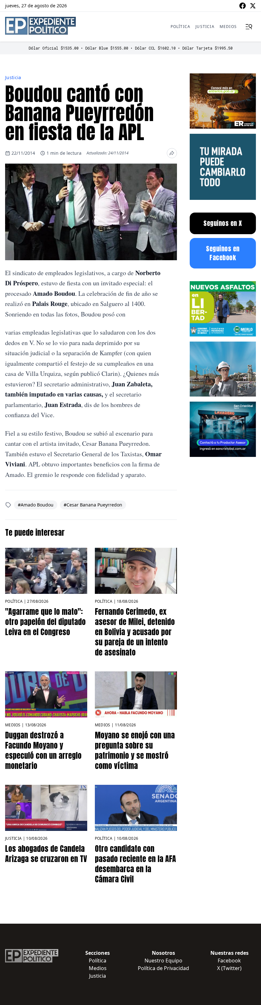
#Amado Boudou (35, 505)
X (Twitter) (229, 968)
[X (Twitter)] (253, 6)
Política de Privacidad (163, 968)
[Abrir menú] (249, 27)
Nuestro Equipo (163, 960)
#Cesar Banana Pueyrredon (93, 505)
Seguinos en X (222, 223)
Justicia (205, 26)
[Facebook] (242, 6)
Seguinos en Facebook (223, 253)
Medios (228, 26)
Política (181, 26)
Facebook (229, 960)
